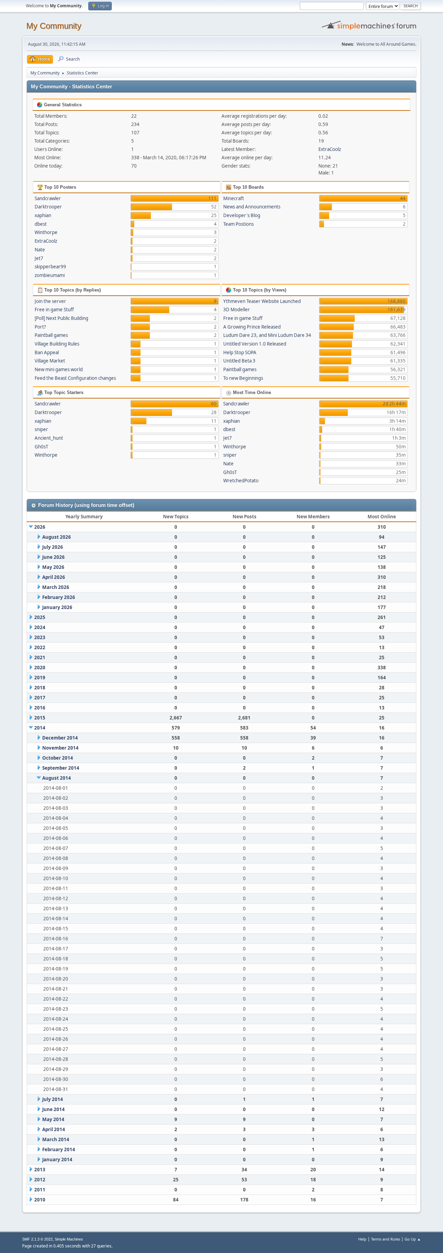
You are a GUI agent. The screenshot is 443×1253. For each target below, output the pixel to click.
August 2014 (56, 778)
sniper (41, 429)
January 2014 (57, 1159)
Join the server (50, 301)
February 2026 (58, 597)
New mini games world (59, 369)
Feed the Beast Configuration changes (75, 378)
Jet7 (39, 258)
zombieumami (50, 275)
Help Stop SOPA (239, 352)
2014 (39, 728)
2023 (39, 637)
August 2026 (56, 537)
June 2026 (53, 557)
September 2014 (60, 768)
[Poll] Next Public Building (61, 318)
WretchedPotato (241, 480)
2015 (39, 718)
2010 (39, 1200)
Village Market (50, 361)
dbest (41, 224)
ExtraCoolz (329, 149)
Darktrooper (48, 207)
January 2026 (57, 607)
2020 (39, 667)
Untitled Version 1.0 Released (254, 344)
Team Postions (238, 224)
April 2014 (53, 1129)
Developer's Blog (241, 215)
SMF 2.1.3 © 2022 (37, 1239)
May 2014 (53, 1119)
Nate (40, 250)
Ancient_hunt (49, 438)
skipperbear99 (50, 266)
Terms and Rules (385, 1239)
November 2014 (60, 748)
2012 (39, 1179)
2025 (39, 617)
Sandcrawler (48, 198)
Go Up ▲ (413, 1239)
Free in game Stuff (54, 309)
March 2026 (55, 587)
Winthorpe (46, 232)
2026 (39, 527)
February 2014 (58, 1149)
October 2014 (57, 758)
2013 (39, 1169)
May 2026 (53, 567)
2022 (39, 647)
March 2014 (55, 1139)
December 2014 (60, 738)
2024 (39, 627)
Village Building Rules (57, 344)
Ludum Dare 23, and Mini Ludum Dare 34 (267, 335)
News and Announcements (251, 207)
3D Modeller (236, 309)
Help (362, 1239)
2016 (39, 708)
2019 (39, 677)
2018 (39, 687)
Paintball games (51, 335)
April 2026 (53, 577)
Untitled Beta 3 (239, 361)
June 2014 (53, 1109)
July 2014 (52, 1099)
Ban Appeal (47, 352)
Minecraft (233, 198)
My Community (53, 25)
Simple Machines (69, 1239)
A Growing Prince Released (252, 327)
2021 (39, 657)
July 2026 (52, 547)
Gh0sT (41, 447)
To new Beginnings (243, 378)
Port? (40, 327)
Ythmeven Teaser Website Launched (262, 301)
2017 (39, 698)
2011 (39, 1190)
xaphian (43, 215)
